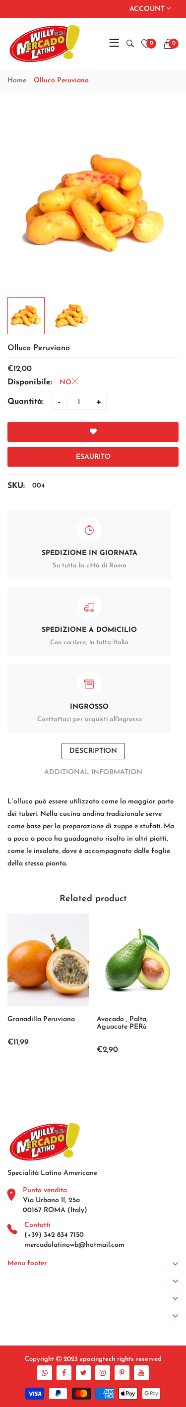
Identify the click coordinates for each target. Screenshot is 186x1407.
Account (148, 9)
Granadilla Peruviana (41, 1019)
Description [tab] (93, 751)
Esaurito (93, 457)
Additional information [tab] (93, 772)
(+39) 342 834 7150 (54, 1235)
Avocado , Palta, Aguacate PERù (122, 1023)
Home (16, 80)
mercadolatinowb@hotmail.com (74, 1245)
